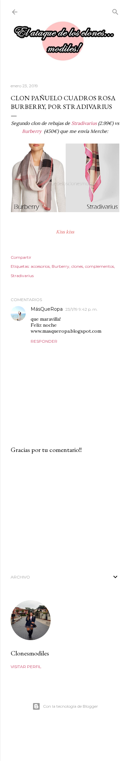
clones (77, 266)
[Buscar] (115, 10)
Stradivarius (84, 123)
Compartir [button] (21, 257)
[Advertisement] (65, 512)
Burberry (32, 131)
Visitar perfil (26, 666)
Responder (44, 341)
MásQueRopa (47, 309)
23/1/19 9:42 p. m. (81, 309)
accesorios (40, 266)
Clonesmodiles (30, 653)
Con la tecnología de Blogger (70, 706)
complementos (99, 266)
